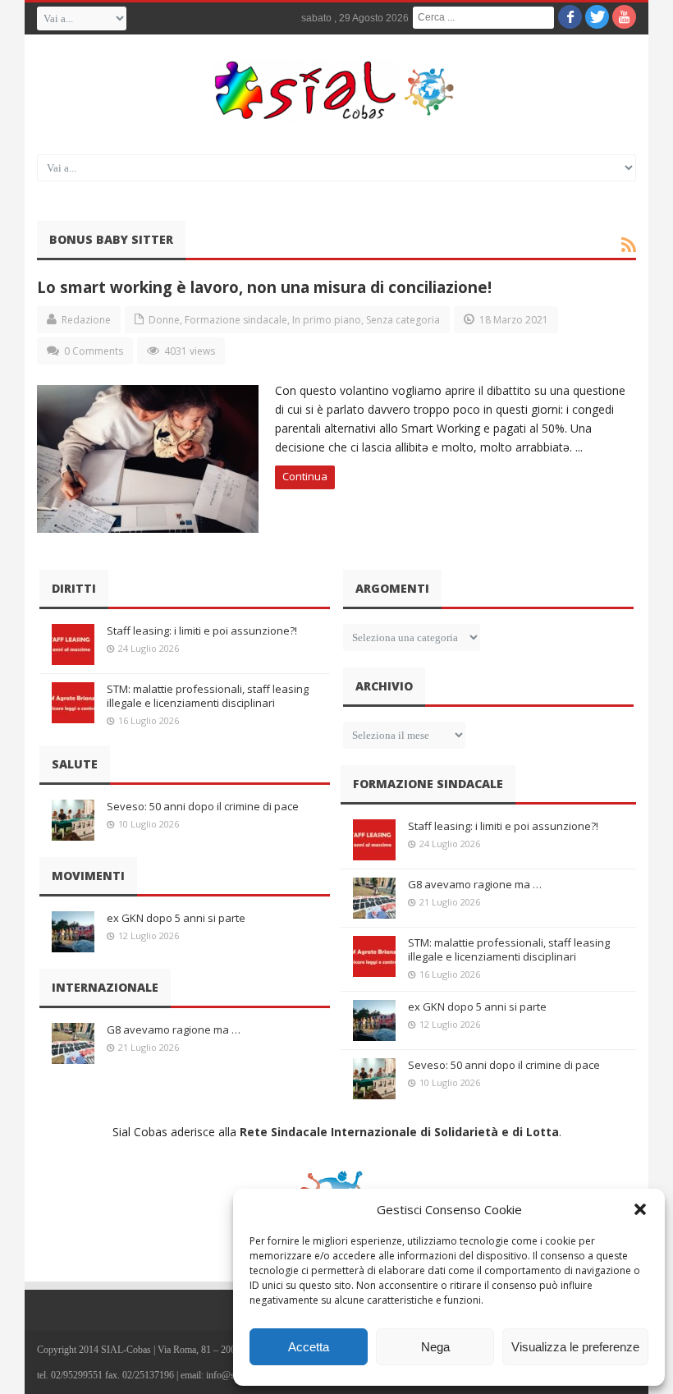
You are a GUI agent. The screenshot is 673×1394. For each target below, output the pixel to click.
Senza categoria (403, 320)
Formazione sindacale (236, 320)
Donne (164, 320)
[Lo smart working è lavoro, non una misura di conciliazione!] (148, 459)
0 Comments (93, 351)
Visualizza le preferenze (575, 1347)
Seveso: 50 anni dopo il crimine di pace (203, 806)
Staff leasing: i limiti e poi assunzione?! (202, 630)
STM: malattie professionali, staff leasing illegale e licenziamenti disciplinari (208, 695)
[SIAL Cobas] (336, 90)
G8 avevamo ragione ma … (173, 1029)
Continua (304, 476)
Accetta (308, 1347)
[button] (640, 1209)
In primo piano (326, 320)
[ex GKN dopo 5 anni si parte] (73, 931)
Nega (435, 1347)
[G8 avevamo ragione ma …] (73, 1043)
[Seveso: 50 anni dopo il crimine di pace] (73, 820)
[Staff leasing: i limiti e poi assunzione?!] (73, 644)
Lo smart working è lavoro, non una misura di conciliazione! (264, 287)
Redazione (86, 320)
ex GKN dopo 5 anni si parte (176, 917)
